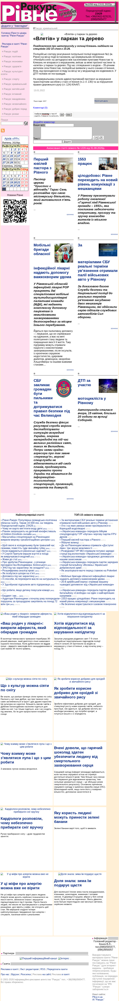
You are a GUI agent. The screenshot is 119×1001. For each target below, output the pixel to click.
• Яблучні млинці (69, 542)
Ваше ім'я (39, 125)
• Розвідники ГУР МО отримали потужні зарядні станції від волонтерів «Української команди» (87, 552)
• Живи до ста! (9, 559)
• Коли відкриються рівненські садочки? (23, 551)
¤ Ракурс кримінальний (14, 84)
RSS (42, 969)
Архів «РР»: (12, 138)
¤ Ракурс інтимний (11, 94)
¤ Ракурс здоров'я (11, 66)
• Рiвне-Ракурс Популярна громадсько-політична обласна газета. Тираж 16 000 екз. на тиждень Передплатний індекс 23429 (29, 523)
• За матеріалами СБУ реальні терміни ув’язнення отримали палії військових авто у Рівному (89, 521)
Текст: (36, 138)
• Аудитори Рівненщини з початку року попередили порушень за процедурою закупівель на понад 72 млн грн (30, 601)
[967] (37, 576)
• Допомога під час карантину (18, 576)
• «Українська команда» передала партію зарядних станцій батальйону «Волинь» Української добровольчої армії (89, 565)
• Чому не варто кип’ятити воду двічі (21, 528)
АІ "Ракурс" (98, 999)
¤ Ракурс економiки (12, 61)
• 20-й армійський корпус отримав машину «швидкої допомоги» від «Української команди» (87, 583)
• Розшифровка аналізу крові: (18, 570)
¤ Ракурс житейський (13, 89)
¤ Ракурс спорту (10, 79)
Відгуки (15, 974)
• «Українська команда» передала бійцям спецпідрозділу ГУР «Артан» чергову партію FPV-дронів (88, 534)
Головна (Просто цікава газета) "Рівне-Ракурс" (13, 34)
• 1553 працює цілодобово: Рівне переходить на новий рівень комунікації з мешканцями (87, 600)
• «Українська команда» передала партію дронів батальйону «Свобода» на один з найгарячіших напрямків (87, 593)
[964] (45, 529)
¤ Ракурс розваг (10, 114)
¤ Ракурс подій (10, 51)
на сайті (46, 974)
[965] (34, 534)
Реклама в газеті (9, 969)
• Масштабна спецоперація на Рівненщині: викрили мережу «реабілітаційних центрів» (26, 538)
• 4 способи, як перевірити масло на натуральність (30, 579)
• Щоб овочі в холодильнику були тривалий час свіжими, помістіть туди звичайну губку (28, 546)
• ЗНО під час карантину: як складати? (23, 567)
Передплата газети (57, 969)
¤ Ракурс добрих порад (14, 109)
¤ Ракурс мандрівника (13, 99)
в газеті (65, 974)
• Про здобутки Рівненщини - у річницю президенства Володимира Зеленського (24, 563)
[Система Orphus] (53, 116)
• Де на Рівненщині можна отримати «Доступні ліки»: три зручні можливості (86, 546)
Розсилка (26, 974)
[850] (37, 574)
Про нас (5, 974)
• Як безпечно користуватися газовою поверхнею (88, 604)
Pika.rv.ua (97, 997)
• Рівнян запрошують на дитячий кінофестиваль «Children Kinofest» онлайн (28, 532)
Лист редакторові (29, 969)
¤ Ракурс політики (11, 56)
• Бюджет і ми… (10, 595)
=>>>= (70, 214)
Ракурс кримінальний (46, 28)
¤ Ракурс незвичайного (14, 104)
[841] (37, 571)
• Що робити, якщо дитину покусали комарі (25, 590)
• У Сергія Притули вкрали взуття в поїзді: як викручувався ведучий (25, 555)
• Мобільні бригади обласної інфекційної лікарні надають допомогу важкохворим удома (87, 577)
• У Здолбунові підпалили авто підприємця (25, 584)
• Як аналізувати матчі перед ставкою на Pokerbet (88, 570)
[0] (34, 526)
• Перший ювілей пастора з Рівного (80, 539)
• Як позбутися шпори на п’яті (18, 573)
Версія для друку (101, 101)
